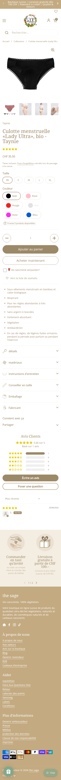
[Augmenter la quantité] (54, 238)
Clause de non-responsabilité (19, 738)
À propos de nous (13, 640)
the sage (34, 770)
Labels (6, 701)
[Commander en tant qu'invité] (16, 542)
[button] (55, 20)
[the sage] (30, 20)
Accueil (6, 41)
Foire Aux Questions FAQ (16, 685)
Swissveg (8, 697)
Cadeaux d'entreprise (15, 665)
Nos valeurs (9, 644)
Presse (6, 725)
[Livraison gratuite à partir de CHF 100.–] (45, 542)
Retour (6, 689)
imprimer (8, 742)
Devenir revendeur (13, 657)
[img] (10, 508)
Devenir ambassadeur (15, 721)
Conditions (9, 705)
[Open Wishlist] (56, 12)
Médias (7, 729)
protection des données (16, 733)
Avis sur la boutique (14, 648)
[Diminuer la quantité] (7, 238)
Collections (19, 41)
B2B (5, 661)
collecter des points (14, 693)
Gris (36, 205)
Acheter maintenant (30, 260)
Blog (5, 652)
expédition (9, 681)
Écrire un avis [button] (30, 478)
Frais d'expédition (25, 163)
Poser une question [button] (30, 486)
